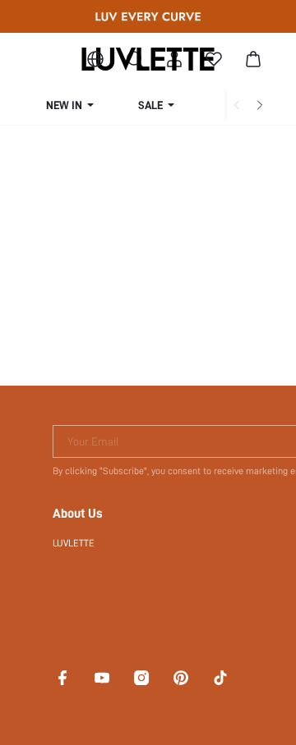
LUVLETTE (74, 543)
